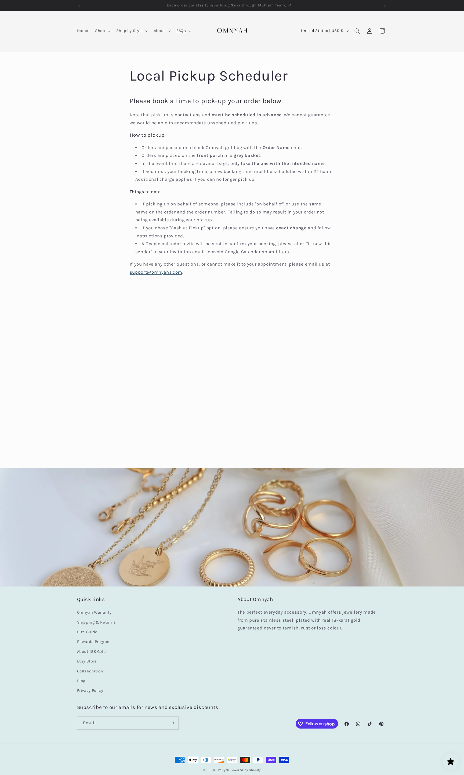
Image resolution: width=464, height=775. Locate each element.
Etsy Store (87, 661)
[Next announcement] (385, 5)
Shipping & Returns (96, 622)
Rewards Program (94, 641)
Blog (81, 681)
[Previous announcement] (79, 5)
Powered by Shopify (245, 770)
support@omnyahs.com (156, 272)
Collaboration (90, 671)
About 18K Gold (91, 651)
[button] (102, 31)
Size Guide (87, 632)
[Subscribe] (172, 723)
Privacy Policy (90, 690)
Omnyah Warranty (94, 612)
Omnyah (223, 770)
